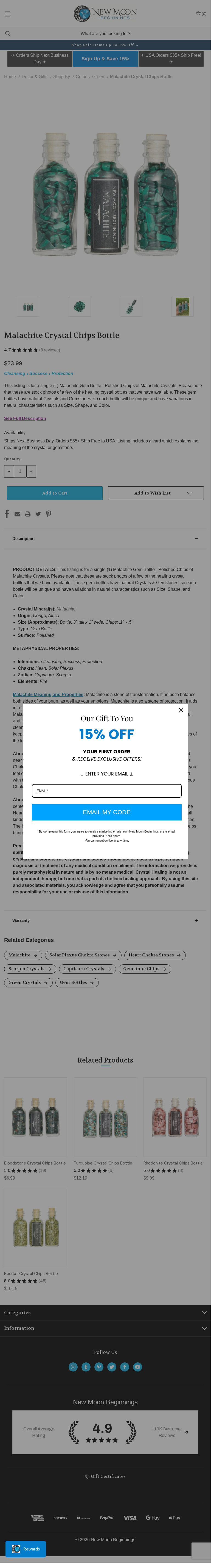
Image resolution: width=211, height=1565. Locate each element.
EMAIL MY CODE (107, 812)
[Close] (181, 710)
